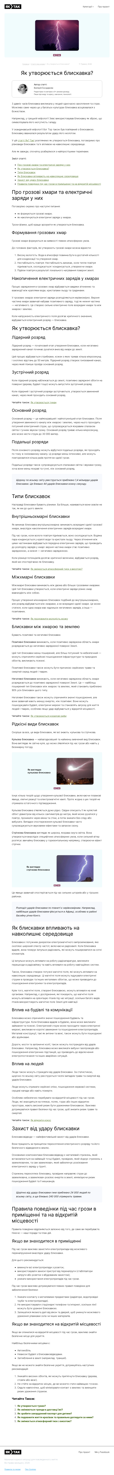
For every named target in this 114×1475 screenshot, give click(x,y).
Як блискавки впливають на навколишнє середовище (47, 176)
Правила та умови (12, 1469)
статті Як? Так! (26, 140)
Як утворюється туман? (31, 1405)
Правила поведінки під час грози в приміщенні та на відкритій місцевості (59, 183)
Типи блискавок (26, 172)
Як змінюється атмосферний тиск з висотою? (56, 568)
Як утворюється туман (43, 402)
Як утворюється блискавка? (33, 168)
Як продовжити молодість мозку (49, 618)
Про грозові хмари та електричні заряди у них (43, 164)
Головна (25, 64)
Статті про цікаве (38, 64)
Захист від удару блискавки (33, 180)
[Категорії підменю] (93, 6)
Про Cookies (30, 1469)
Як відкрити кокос (41, 1120)
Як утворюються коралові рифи (48, 715)
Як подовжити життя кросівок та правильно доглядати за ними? (55, 1417)
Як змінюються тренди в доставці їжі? (40, 1409)
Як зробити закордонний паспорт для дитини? (44, 1413)
